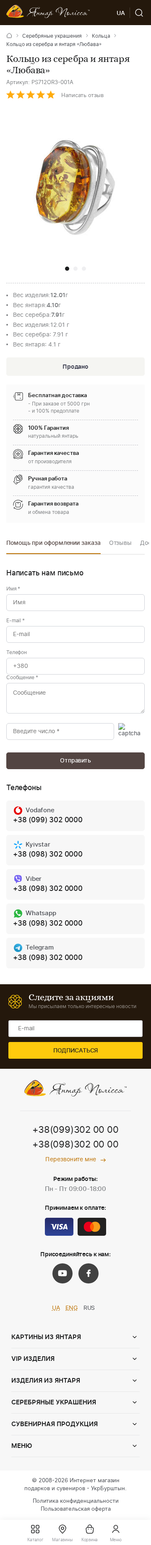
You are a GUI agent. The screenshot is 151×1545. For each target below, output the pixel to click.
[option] (53, 545)
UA (56, 1308)
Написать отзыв (82, 95)
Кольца (101, 35)
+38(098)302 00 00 (75, 1144)
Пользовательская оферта (76, 1509)
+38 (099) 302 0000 (48, 820)
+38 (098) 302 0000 (48, 854)
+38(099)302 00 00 (75, 1129)
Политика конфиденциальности (76, 1501)
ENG (71, 1308)
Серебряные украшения (52, 35)
